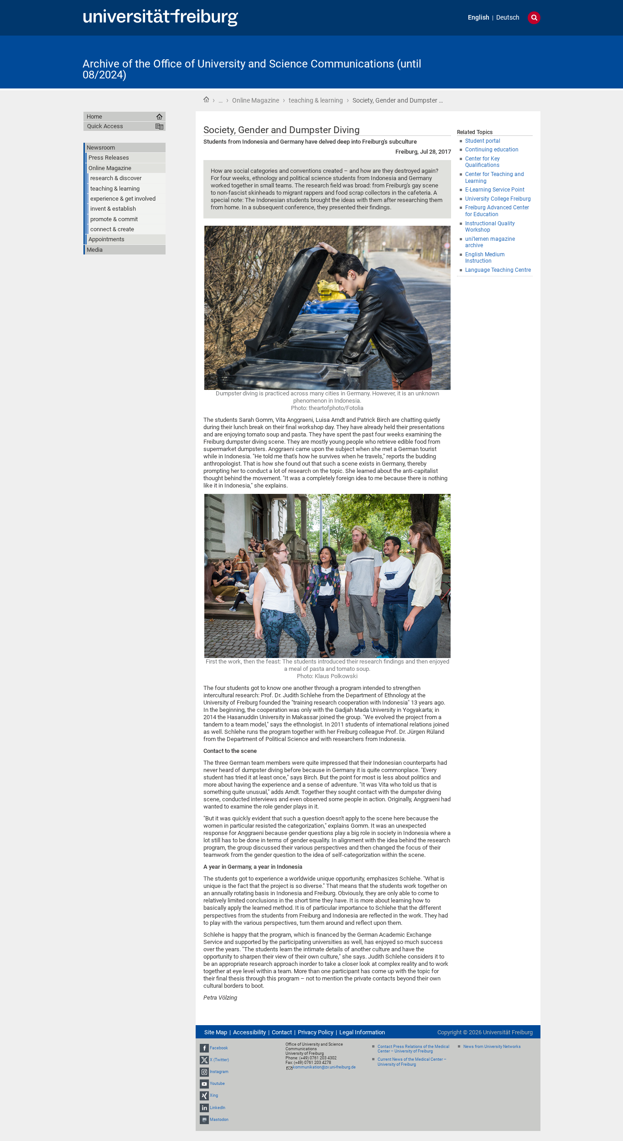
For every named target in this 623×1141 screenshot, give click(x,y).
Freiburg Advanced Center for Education (497, 211)
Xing (214, 1096)
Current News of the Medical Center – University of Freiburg (412, 1062)
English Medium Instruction (485, 258)
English (478, 17)
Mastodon (219, 1119)
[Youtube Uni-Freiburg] (204, 1083)
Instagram (219, 1071)
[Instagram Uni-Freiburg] (204, 1071)
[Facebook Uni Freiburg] (204, 1048)
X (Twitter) (219, 1060)
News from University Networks (492, 1046)
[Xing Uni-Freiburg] (204, 1096)
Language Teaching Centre (498, 270)
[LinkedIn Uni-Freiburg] (204, 1107)
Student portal (482, 141)
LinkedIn (217, 1107)
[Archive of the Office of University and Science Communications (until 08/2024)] (495, 61)
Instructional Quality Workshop (490, 226)
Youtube (217, 1083)
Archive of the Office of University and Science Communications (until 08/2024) (252, 69)
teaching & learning (316, 100)
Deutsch (507, 17)
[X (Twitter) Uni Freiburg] (204, 1060)
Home (206, 99)
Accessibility (249, 1032)
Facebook (219, 1048)
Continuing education (492, 149)
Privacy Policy (315, 1032)
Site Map (215, 1032)
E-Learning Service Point (494, 190)
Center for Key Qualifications (482, 162)
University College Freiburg (498, 199)
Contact (282, 1032)
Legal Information (362, 1032)
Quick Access (105, 126)
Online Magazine (255, 100)
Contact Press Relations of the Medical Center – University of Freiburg (413, 1049)
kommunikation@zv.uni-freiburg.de (324, 1067)
